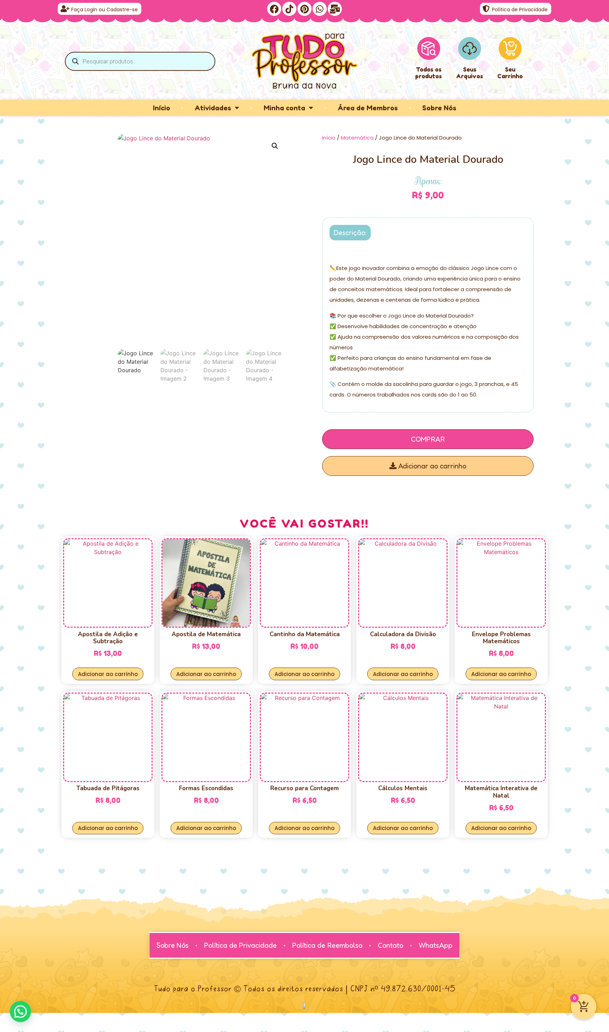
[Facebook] (274, 9)
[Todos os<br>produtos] (428, 48)
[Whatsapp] (320, 9)
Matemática (357, 137)
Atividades (213, 108)
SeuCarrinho (510, 73)
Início (161, 108)
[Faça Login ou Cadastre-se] (64, 8)
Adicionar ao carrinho (431, 466)
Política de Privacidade (520, 9)
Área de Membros (368, 108)
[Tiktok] (289, 9)
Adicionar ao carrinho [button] (108, 674)
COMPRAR (428, 439)
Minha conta (284, 108)
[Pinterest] (304, 9)
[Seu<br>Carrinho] (510, 48)
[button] (275, 146)
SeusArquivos (469, 73)
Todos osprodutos (428, 73)
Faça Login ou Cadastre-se (104, 9)
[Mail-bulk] (335, 9)
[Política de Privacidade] (486, 8)
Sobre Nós (439, 108)
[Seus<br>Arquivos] (469, 48)
